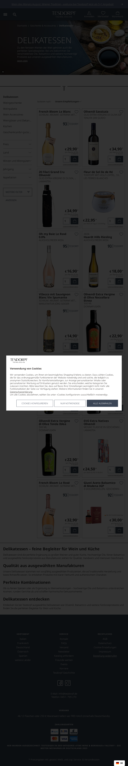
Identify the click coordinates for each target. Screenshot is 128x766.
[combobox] (119, 763)
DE (121, 763)
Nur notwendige (70, 403)
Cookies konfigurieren (35, 403)
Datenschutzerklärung (21, 391)
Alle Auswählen (102, 403)
